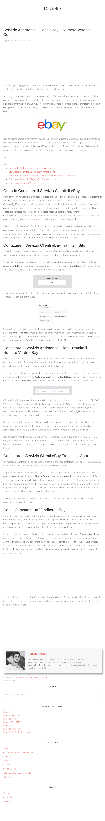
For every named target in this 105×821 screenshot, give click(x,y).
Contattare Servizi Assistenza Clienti (31, 677)
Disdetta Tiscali (10, 726)
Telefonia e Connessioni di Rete (17, 773)
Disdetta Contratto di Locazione (17, 732)
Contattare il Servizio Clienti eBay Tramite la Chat (32, 179)
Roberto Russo (37, 653)
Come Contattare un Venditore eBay (26, 183)
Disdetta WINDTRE (11, 722)
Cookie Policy (9, 797)
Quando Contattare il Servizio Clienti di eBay (30, 168)
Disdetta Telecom (11, 716)
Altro (5, 748)
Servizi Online (9, 769)
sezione (39, 219)
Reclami (6, 765)
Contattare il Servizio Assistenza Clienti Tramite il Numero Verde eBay (42, 176)
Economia (7, 757)
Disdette (52, 8)
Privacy (6, 801)
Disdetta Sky (9, 712)
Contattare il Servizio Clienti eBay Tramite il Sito (31, 172)
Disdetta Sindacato (11, 729)
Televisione (8, 777)
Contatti (6, 793)
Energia (6, 761)
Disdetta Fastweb (11, 719)
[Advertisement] (52, 65)
